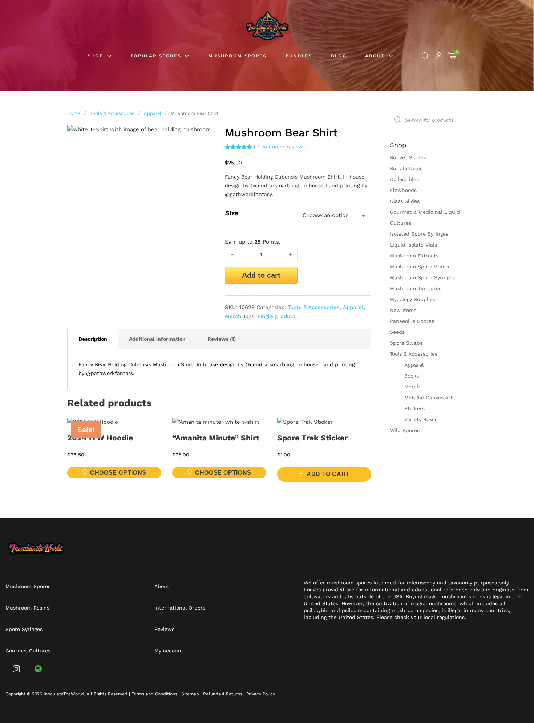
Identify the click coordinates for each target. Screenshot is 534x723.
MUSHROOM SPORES (237, 56)
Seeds (397, 332)
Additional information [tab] (157, 339)
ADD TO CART (328, 474)
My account (168, 651)
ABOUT (374, 56)
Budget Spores (408, 157)
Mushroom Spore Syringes (422, 277)
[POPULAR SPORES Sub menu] (187, 55)
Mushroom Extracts (414, 256)
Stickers (414, 408)
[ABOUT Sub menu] (390, 55)
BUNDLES (299, 56)
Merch (233, 316)
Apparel (152, 113)
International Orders (179, 608)
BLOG (339, 56)
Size (231, 213)
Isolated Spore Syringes (419, 234)
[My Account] (439, 56)
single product (276, 316)
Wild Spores (405, 430)
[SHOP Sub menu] (109, 55)
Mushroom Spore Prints (419, 266)
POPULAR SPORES (155, 56)
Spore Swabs (406, 343)
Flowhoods (403, 190)
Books (411, 376)
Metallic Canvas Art (428, 397)
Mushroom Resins (27, 608)
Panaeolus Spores (412, 321)
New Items (403, 310)
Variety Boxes (420, 419)
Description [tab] (92, 339)
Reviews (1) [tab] (221, 339)
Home (73, 113)
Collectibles (404, 179)
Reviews (164, 629)
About (161, 586)
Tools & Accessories (112, 113)
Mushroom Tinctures (415, 288)
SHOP (95, 56)
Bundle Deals (406, 168)
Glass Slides (405, 201)
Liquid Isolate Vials (413, 245)
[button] (204, 135)
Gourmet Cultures (27, 651)
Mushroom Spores (27, 586)
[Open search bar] (425, 56)
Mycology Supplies (412, 299)
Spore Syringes (24, 629)
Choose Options (118, 473)
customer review (280, 146)
